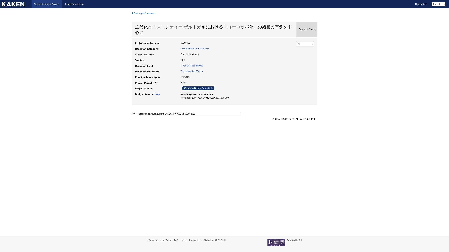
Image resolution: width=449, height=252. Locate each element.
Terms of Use (195, 240)
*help (157, 94)
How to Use (420, 4)
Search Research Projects (46, 4)
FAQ (176, 240)
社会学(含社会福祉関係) (192, 65)
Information (152, 240)
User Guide (166, 240)
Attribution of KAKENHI (215, 240)
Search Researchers (74, 4)
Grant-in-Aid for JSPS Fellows (195, 48)
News (183, 240)
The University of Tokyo (192, 71)
